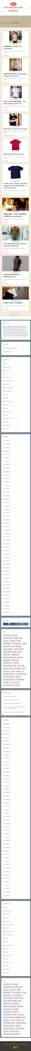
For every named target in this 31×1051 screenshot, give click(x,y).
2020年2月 (7, 574)
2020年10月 (8, 550)
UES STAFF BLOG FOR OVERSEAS (18, 1044)
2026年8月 (7, 440)
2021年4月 (7, 543)
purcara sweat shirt (8, 668)
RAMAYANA (18, 668)
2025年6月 (7, 482)
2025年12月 (8, 461)
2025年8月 (7, 475)
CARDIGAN (7, 377)
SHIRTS (6, 405)
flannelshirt (18, 646)
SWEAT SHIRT (8, 418)
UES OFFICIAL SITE (8, 351)
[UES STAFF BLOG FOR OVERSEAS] (13, 4)
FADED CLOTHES (9, 381)
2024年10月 (8, 502)
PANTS (6, 398)
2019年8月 (7, 595)
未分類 (7, 429)
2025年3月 (7, 492)
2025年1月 (7, 495)
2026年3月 (7, 451)
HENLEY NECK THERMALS (10, 652)
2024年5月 (7, 519)
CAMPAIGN (7, 370)
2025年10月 (8, 468)
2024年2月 (7, 530)
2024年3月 (7, 526)
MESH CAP (16, 663)
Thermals (18, 671)
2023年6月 (7, 540)
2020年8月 (7, 557)
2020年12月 (8, 547)
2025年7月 (7, 478)
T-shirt (12, 671)
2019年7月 (7, 598)
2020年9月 (7, 554)
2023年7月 (7, 537)
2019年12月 (8, 581)
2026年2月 (7, 454)
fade (13, 646)
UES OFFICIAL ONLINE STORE (10, 348)
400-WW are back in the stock (11, 700)
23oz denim (15, 635)
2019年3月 (7, 612)
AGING (16, 638)
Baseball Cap (8, 367)
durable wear (6, 646)
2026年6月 (7, 444)
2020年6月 (7, 564)
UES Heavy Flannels (8, 677)
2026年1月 (7, 458)
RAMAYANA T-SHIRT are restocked (12, 703)
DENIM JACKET (7, 643)
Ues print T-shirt (14, 682)
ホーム (3, 19)
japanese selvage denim (9, 657)
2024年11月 (8, 499)
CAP (6, 374)
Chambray (6, 641)
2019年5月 (7, 605)
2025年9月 (7, 471)
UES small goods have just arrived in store (14, 712)
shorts (6, 408)
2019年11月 (8, 585)
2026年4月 (7, 447)
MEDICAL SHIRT (7, 663)
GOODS (7, 384)
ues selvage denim (8, 685)
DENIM (18, 641)
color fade (12, 641)
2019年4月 (7, 609)
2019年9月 (7, 591)
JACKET (7, 394)
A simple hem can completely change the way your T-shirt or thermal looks (15, 707)
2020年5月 (7, 567)
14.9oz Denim (6, 635)
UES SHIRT (17, 685)
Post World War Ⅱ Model (9, 665)
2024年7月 (7, 513)
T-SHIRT (6, 55)
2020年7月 (7, 561)
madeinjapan (6, 660)
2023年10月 (8, 533)
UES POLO (6, 682)
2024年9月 (7, 506)
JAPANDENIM (15, 654)
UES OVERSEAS (20, 679)
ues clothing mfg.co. (21, 674)
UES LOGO (18, 677)
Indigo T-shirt (6, 654)
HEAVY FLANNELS (9, 387)
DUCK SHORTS (17, 643)
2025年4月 (7, 489)
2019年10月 (8, 588)
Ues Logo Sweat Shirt (9, 679)
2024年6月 (7, 516)
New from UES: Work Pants (10, 696)
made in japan (14, 660)
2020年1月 (7, 578)
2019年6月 (7, 602)
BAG (6, 363)
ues (23, 671)
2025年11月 (8, 464)
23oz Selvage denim (8, 638)
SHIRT (23, 668)
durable (24, 643)
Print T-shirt (21, 665)
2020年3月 (7, 571)
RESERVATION (8, 401)
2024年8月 (7, 509)
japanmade (20, 657)
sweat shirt (6, 671)
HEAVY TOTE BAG (18, 649)
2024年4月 (7, 523)
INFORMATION (8, 135)
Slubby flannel (8, 411)
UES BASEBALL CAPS (9, 674)
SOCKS (7, 415)
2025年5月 (7, 485)
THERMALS (7, 425)
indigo (20, 652)
